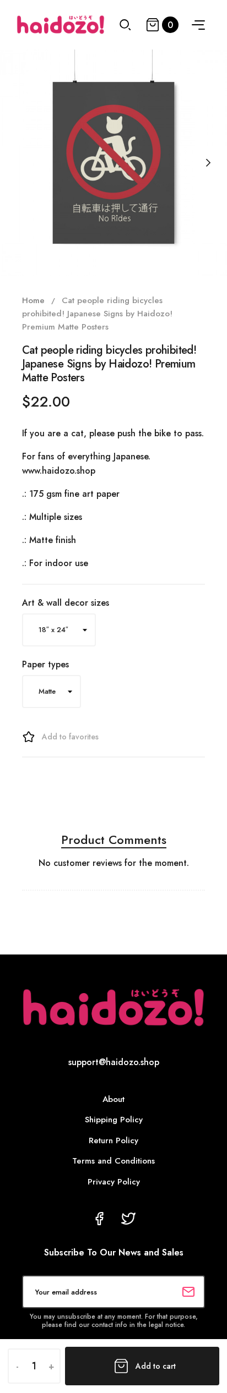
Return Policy (113, 1140)
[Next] (208, 163)
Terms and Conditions (113, 1161)
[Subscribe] (188, 1291)
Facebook (99, 1218)
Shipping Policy (114, 1120)
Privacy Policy (114, 1182)
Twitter (128, 1218)
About (113, 1099)
